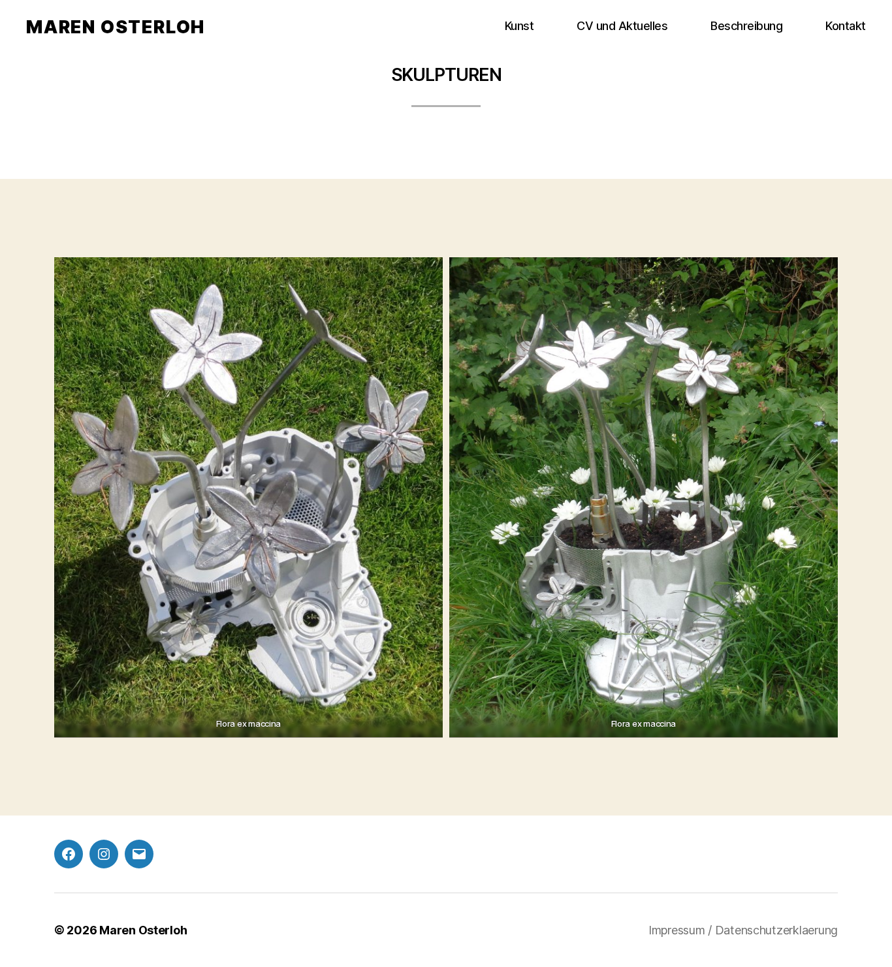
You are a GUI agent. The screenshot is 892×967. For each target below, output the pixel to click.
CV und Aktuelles (622, 26)
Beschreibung (746, 26)
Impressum (678, 930)
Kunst (519, 26)
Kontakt (845, 26)
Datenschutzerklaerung (776, 930)
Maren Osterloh (115, 27)
